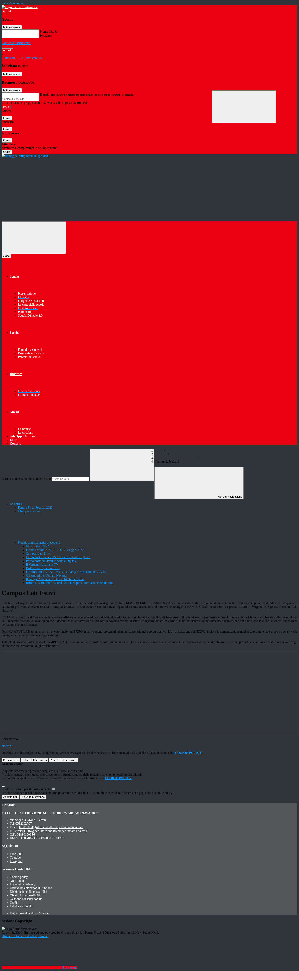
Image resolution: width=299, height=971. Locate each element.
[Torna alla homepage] (25, 156)
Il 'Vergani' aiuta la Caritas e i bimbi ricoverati (55, 579)
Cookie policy (19, 877)
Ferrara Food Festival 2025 (35, 507)
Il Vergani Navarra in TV (42, 564)
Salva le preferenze (33, 796)
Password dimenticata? (16, 43)
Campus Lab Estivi (38, 553)
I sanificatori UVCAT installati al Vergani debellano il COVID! (66, 572)
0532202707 (23, 823)
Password (46, 35)
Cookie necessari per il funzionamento (26, 789)
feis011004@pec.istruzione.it (52, 831)
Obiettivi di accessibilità (25, 895)
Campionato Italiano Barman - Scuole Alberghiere (58, 557)
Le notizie (160, 454)
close (6, 255)
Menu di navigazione (229, 496)
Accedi (7, 11)
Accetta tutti (64, 760)
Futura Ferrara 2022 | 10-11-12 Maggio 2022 (55, 550)
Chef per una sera (29, 511)
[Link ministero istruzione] (20, 7)
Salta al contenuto (13, 3)
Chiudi (7, 118)
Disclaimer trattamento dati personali (25, 936)
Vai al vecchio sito (21, 906)
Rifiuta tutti (35, 760)
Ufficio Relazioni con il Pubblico (31, 888)
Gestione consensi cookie (26, 899)
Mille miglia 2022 (37, 546)
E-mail (44, 94)
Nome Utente (48, 31)
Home (158, 450)
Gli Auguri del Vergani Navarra (46, 575)
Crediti (14, 902)
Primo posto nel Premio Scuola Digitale (51, 561)
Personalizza (11, 760)
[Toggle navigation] (34, 237)
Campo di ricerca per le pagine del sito (26, 478)
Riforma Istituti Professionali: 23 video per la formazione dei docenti (69, 583)
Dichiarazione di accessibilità (28, 891)
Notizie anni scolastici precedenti (175, 457)
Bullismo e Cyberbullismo (43, 568)
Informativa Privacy (22, 884)
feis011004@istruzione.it (51, 827)
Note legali (17, 880)
